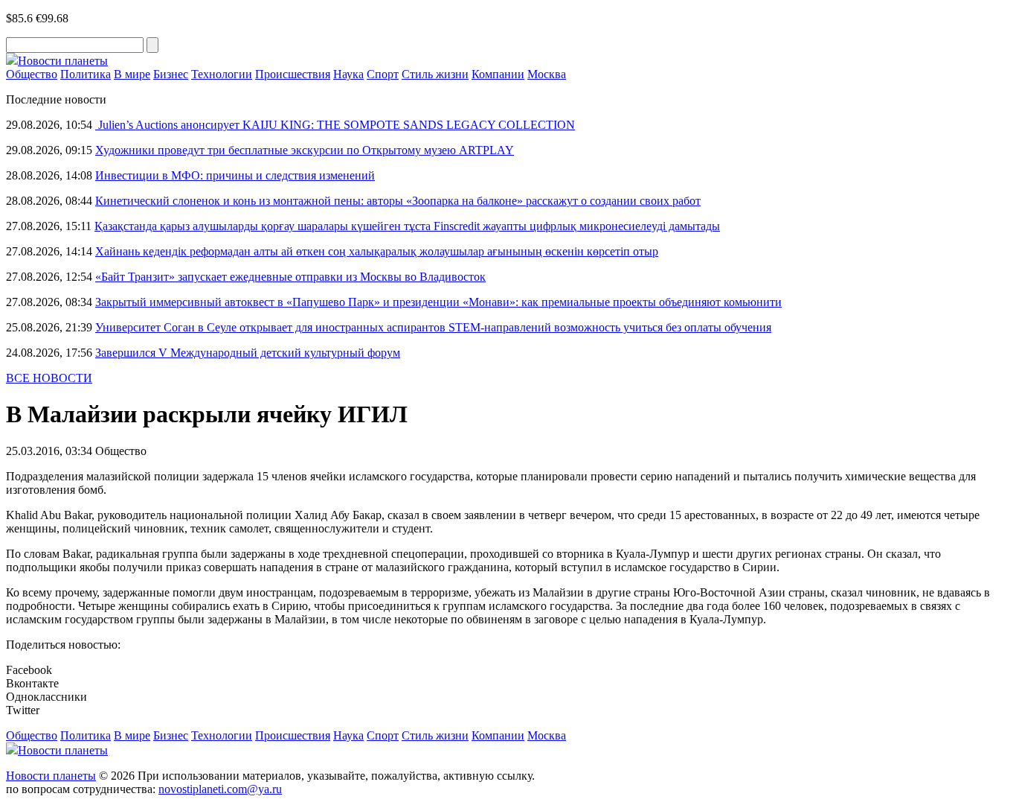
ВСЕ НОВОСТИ (49, 378)
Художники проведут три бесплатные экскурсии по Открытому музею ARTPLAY (304, 150)
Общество (31, 74)
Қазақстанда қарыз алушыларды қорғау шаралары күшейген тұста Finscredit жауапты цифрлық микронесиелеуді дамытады (407, 226)
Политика (85, 74)
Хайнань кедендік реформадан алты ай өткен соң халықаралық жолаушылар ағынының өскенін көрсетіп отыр (376, 251)
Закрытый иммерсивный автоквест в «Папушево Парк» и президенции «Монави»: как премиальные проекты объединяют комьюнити (438, 302)
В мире (132, 74)
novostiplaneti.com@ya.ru (220, 789)
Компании (498, 74)
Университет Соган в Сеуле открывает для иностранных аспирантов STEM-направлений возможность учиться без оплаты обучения (433, 327)
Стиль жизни (435, 74)
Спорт (383, 74)
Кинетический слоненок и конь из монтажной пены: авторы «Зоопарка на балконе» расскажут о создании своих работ (398, 200)
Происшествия (292, 74)
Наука (348, 74)
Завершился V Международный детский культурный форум (247, 352)
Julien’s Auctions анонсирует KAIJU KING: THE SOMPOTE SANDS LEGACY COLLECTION (335, 124)
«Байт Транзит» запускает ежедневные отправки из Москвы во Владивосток (290, 276)
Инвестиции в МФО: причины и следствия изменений (235, 175)
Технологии (221, 74)
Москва (546, 74)
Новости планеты (51, 775)
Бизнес (170, 74)
